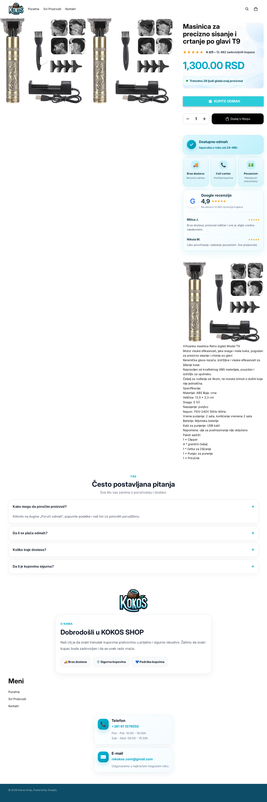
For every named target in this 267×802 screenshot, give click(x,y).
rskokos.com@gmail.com (132, 759)
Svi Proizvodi (17, 699)
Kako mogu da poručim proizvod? (134, 506)
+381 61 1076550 (125, 726)
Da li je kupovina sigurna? (133, 566)
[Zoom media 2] (130, 61)
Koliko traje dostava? (133, 549)
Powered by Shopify (45, 790)
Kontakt (13, 706)
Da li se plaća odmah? (133, 533)
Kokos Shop (25, 790)
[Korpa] (255, 9)
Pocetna (14, 692)
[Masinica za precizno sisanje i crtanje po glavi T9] (223, 302)
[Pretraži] (247, 9)
